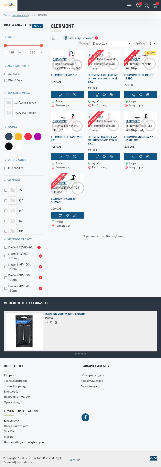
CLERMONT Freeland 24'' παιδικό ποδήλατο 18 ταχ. (103, 79)
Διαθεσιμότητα (18, 66)
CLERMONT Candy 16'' (64, 75)
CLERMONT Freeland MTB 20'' (66, 138)
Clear (39, 26)
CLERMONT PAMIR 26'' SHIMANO (63, 200)
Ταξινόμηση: (85, 43)
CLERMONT (59, 59)
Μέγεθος (14, 180)
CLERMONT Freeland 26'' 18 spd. (139, 77)
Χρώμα (12, 127)
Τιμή (11, 37)
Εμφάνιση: (140, 43)
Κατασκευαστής (20, 15)
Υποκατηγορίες (18, 93)
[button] (76, 354)
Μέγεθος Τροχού (19, 239)
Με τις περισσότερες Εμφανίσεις (26, 303)
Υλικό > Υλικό (16, 160)
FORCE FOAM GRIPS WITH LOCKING (65, 314)
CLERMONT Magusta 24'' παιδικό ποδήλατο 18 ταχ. (102, 140)
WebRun (75, 460)
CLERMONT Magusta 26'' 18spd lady (138, 138)
